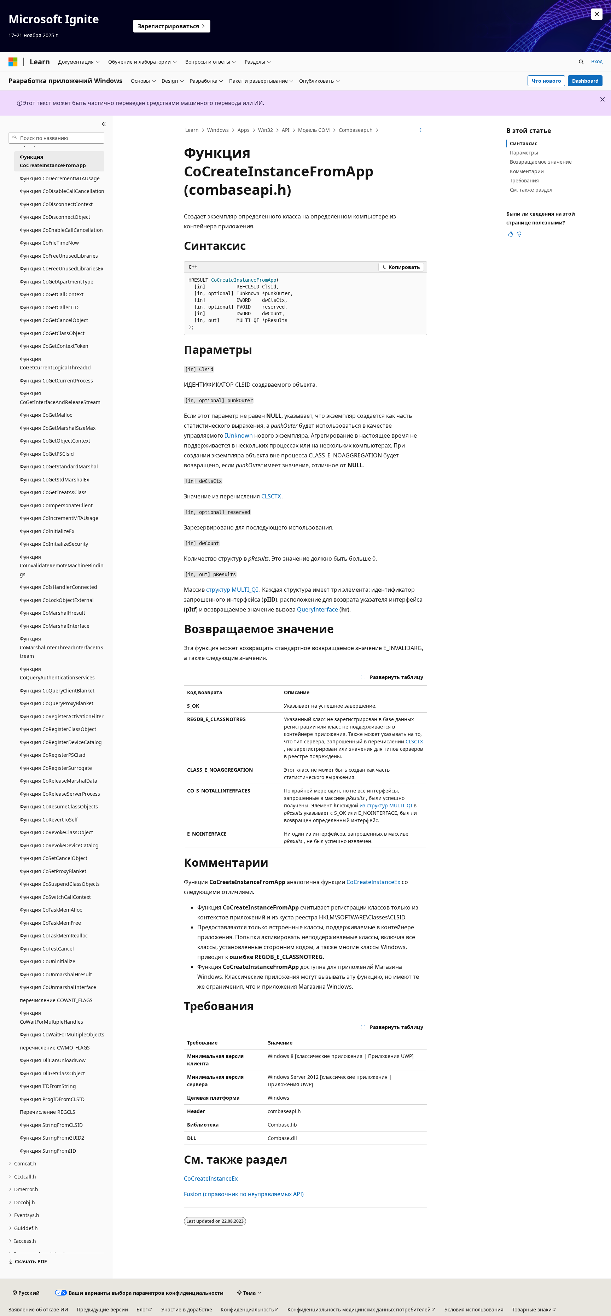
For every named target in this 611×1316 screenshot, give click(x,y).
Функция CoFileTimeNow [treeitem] (49, 242)
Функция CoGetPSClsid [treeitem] (47, 453)
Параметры (524, 152)
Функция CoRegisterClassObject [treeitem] (58, 729)
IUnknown (239, 435)
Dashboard (585, 80)
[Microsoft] (13, 61)
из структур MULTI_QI (386, 805)
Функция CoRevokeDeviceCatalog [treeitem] (59, 845)
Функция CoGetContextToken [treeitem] (54, 346)
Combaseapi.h (356, 130)
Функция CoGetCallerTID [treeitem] (49, 307)
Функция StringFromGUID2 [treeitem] (52, 1137)
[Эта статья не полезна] (519, 234)
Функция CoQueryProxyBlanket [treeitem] (56, 703)
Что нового (546, 80)
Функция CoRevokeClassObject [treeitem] (56, 832)
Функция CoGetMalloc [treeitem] (46, 414)
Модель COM (314, 130)
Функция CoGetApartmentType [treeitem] (56, 281)
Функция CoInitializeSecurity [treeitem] (54, 543)
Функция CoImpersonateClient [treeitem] (56, 505)
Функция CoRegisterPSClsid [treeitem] (53, 754)
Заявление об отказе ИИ (38, 1309)
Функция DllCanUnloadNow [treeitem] (53, 1060)
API (286, 130)
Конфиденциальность (247, 1309)
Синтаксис (523, 143)
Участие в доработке (186, 1309)
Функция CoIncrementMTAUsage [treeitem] (59, 518)
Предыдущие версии (102, 1309)
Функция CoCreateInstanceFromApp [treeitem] (53, 161)
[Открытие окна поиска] (581, 61)
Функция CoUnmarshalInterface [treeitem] (58, 987)
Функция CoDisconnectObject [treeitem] (55, 217)
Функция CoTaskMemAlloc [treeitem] (51, 909)
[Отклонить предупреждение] (597, 14)
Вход (597, 61)
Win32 (265, 130)
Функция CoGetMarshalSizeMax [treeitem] (57, 428)
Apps (244, 130)
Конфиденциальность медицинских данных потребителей (359, 1309)
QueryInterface (317, 609)
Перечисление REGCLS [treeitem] (47, 1112)
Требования (524, 180)
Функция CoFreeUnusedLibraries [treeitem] (59, 255)
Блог (141, 1309)
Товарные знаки (532, 1309)
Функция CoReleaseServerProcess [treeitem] (60, 793)
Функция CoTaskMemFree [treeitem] (50, 922)
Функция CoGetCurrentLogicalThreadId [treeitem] (55, 363)
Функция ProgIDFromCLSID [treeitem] (52, 1099)
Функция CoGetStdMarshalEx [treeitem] (54, 479)
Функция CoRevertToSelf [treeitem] (49, 819)
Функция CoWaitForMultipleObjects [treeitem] (62, 1034)
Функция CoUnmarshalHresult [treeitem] (56, 974)
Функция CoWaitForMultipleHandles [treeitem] (51, 1017)
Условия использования (474, 1309)
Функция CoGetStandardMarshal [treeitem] (59, 466)
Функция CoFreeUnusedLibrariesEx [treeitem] (61, 268)
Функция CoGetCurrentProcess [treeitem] (56, 380)
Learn (192, 130)
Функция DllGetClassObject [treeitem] (52, 1073)
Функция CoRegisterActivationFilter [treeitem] (62, 716)
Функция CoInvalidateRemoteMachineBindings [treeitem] (62, 566)
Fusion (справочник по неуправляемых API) (244, 1194)
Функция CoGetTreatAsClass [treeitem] (53, 492)
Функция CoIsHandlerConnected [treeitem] (58, 587)
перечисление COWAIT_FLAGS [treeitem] (56, 1000)
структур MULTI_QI (232, 589)
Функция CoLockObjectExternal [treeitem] (57, 600)
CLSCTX (271, 496)
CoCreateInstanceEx (373, 882)
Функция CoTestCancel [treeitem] (47, 948)
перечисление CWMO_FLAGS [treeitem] (55, 1047)
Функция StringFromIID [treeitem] (48, 1150)
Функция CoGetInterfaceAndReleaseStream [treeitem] (60, 397)
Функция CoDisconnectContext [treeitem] (56, 204)
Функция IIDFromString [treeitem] (48, 1086)
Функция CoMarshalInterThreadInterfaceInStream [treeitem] (61, 647)
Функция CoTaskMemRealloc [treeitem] (54, 935)
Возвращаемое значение (541, 161)
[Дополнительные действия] (421, 130)
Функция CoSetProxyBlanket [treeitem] (53, 871)
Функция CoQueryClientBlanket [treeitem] (57, 690)
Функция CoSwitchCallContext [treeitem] (55, 897)
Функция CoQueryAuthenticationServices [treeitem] (57, 673)
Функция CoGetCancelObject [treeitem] (54, 320)
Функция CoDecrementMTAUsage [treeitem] (60, 178)
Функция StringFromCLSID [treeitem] (51, 1125)
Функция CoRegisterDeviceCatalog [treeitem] (61, 742)
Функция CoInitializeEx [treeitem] (47, 531)
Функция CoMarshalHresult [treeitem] (52, 612)
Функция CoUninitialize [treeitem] (47, 961)
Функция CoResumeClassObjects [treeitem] (59, 806)
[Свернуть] (104, 124)
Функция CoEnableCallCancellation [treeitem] (61, 230)
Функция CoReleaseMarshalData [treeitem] (58, 780)
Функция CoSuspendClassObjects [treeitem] (60, 884)
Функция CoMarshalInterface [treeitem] (54, 625)
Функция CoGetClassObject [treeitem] (52, 333)
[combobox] (56, 138)
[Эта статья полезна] (510, 234)
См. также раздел (531, 189)
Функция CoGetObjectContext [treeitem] (55, 440)
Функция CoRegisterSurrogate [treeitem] (56, 768)
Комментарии (527, 171)
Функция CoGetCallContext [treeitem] (51, 294)
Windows (218, 130)
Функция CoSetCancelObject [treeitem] (53, 858)
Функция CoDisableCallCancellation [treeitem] (62, 191)
